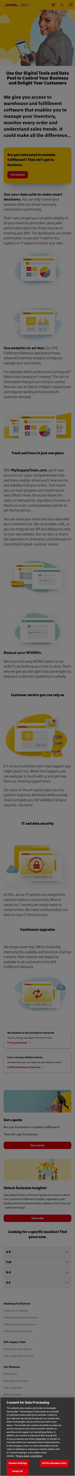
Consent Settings (18, 1463)
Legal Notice (36, 1456)
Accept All (17, 1471)
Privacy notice (22, 1456)
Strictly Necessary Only (54, 1463)
